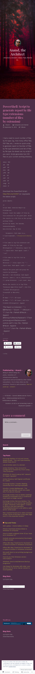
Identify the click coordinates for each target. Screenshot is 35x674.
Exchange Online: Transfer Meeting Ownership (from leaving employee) (15, 484)
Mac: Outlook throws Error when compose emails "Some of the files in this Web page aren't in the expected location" (17, 514)
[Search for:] (14, 448)
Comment (26, 435)
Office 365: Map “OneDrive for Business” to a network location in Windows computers (17, 543)
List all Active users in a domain (14, 465)
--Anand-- (8, 125)
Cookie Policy (12, 666)
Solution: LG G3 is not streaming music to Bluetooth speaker (17, 405)
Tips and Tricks (10, 523)
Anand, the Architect (17, 52)
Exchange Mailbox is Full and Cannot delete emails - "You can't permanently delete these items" (16, 460)
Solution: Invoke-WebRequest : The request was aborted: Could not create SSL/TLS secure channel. (16, 490)
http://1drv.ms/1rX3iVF (11, 194)
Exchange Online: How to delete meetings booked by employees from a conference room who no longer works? (17, 496)
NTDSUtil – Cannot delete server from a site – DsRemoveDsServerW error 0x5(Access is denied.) (17, 398)
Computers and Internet (21, 125)
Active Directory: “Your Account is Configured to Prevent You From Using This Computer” (16, 469)
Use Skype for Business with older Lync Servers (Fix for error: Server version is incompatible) (16, 568)
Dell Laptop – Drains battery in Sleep (15, 526)
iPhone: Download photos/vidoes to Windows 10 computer (15, 529)
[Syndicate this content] (3, 523)
